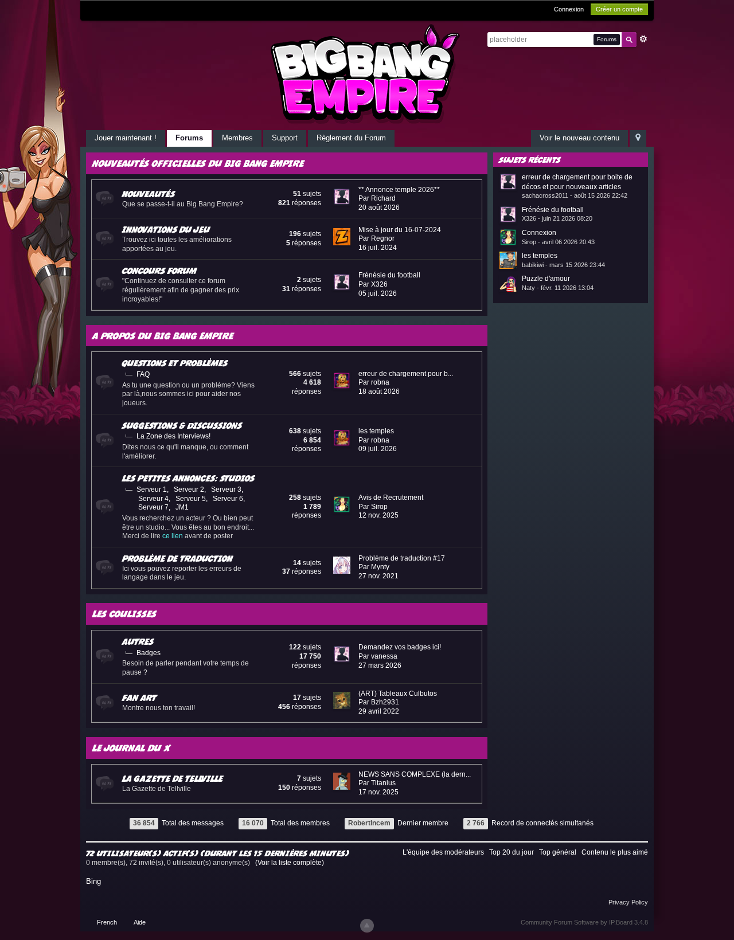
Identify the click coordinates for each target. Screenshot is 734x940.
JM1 (182, 507)
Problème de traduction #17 (401, 558)
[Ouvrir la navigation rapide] (638, 138)
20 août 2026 (379, 207)
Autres (138, 641)
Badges (148, 653)
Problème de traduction (177, 558)
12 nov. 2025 (378, 515)
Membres (237, 138)
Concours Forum (159, 270)
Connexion (569, 9)
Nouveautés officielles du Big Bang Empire (198, 163)
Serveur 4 (153, 499)
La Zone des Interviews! (173, 436)
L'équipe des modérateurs (443, 852)
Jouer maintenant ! (126, 138)
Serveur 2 (189, 489)
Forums (189, 138)
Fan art (139, 697)
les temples (376, 431)
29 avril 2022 (378, 711)
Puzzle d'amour (546, 279)
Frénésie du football (389, 275)
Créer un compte (619, 9)
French (107, 922)
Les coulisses (124, 613)
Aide (140, 922)
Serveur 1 (151, 489)
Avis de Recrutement (390, 497)
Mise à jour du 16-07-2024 (399, 230)
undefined (624, 158)
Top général (557, 852)
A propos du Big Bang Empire (162, 335)
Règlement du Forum (351, 138)
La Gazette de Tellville (172, 778)
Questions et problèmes (175, 362)
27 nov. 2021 (378, 576)
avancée (643, 39)
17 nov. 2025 (378, 792)
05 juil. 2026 (377, 293)
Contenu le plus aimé (614, 852)
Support (285, 138)
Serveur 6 (228, 499)
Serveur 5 (190, 499)
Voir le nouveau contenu (579, 138)
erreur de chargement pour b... (405, 374)
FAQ (143, 374)
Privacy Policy (628, 902)
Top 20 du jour (511, 852)
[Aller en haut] (367, 926)
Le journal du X (131, 748)
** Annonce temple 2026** (399, 190)
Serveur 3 (226, 489)
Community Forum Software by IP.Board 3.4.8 (584, 922)
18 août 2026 (379, 391)
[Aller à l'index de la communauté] (367, 73)
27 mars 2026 (379, 665)
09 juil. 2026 (377, 449)
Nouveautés (148, 193)
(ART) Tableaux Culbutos (397, 694)
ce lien (172, 536)
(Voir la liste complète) (289, 863)
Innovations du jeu (166, 229)
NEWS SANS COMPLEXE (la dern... (414, 774)
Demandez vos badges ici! (399, 647)
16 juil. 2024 (377, 248)
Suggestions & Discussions (182, 425)
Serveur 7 (153, 507)
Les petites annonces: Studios (188, 478)
